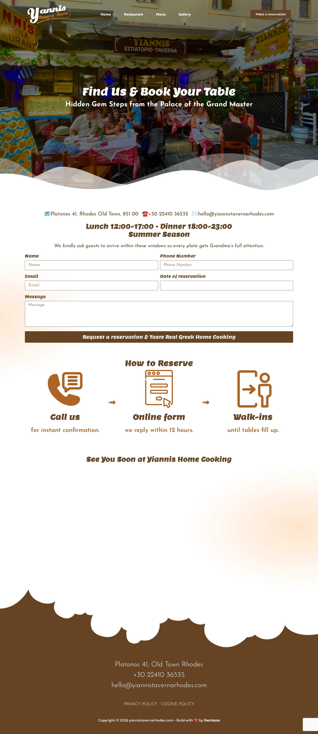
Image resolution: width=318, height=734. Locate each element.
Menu (161, 14)
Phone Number (178, 256)
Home (106, 14)
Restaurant (133, 14)
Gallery (184, 14)
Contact (210, 14)
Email (31, 276)
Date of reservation (183, 276)
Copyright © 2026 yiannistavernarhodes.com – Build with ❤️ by (159, 720)
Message (35, 297)
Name (32, 256)
